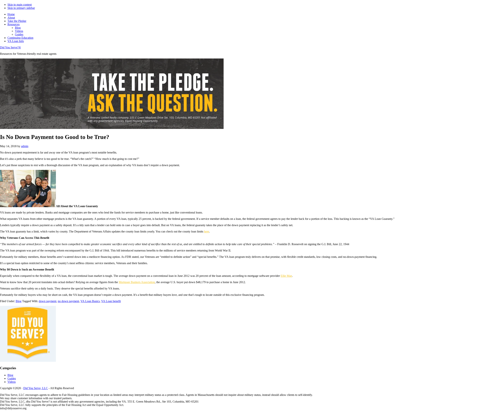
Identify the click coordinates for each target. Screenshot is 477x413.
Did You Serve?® (10, 47)
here (206, 231)
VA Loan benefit (111, 301)
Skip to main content (19, 4)
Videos (11, 381)
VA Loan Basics (90, 301)
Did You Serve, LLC (35, 388)
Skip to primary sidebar (21, 8)
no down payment (68, 301)
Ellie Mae (286, 275)
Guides (11, 378)
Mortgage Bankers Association (137, 282)
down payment (47, 301)
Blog (18, 301)
